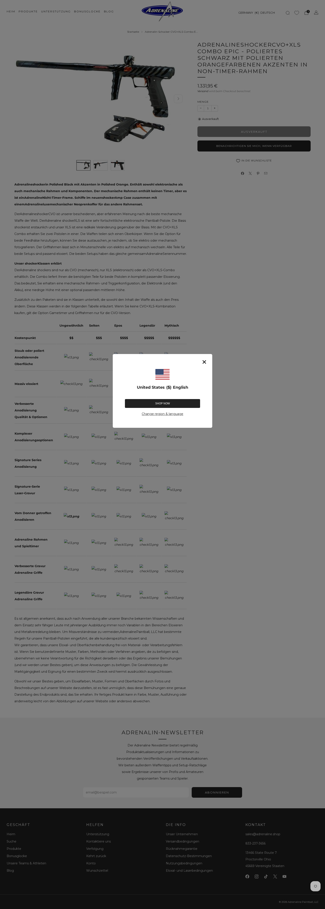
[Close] (204, 362)
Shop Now (162, 403)
